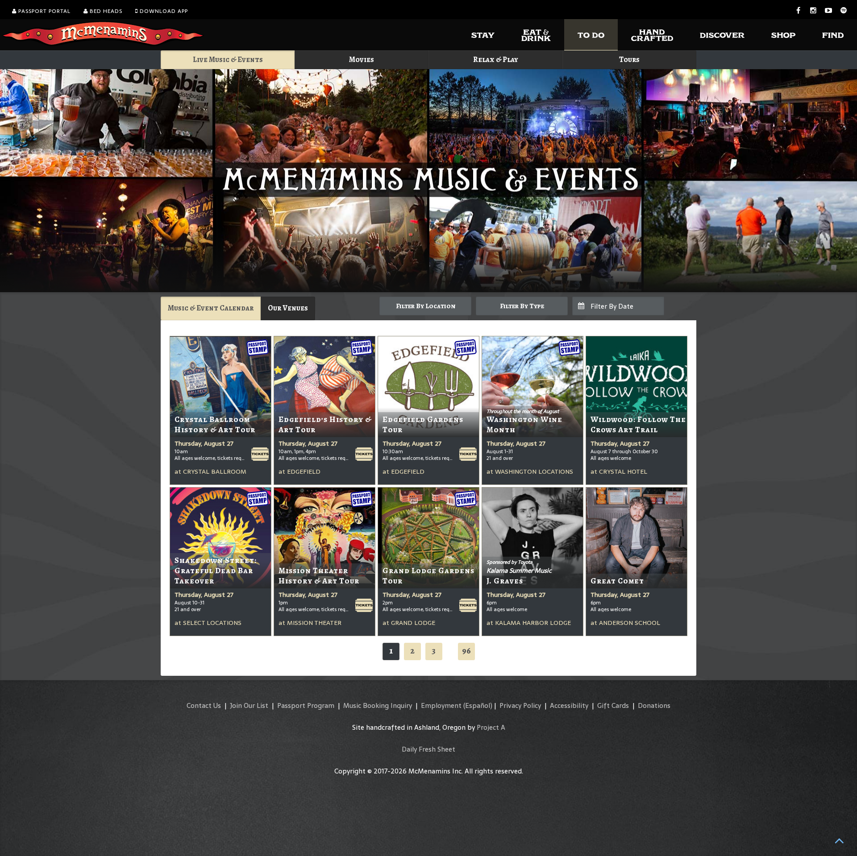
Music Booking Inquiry (377, 705)
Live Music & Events (228, 59)
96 (466, 651)
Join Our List (249, 705)
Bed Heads (105, 11)
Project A (491, 727)
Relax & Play (495, 59)
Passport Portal (44, 11)
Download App (163, 11)
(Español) (477, 705)
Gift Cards (613, 705)
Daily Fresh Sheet (428, 749)
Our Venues (288, 308)
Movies (361, 59)
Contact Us (204, 705)
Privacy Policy (520, 705)
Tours (629, 59)
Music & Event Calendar (211, 308)
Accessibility (569, 705)
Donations (654, 705)
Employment (441, 705)
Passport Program (305, 705)
